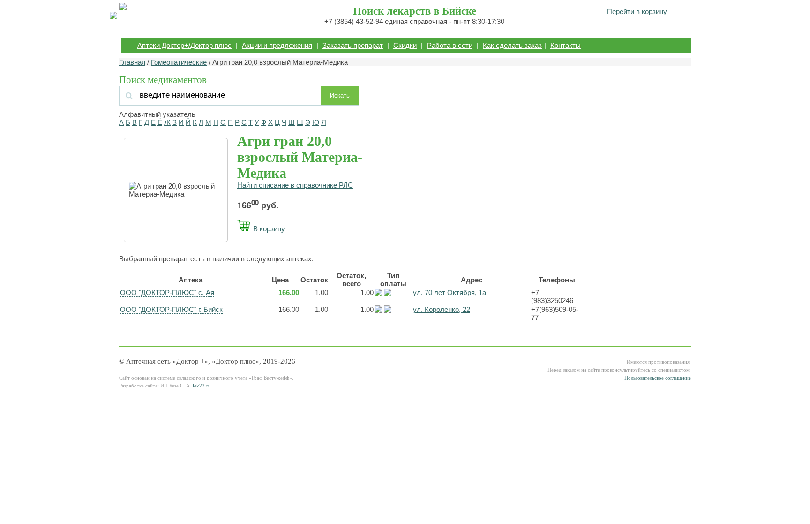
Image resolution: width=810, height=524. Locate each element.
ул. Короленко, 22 (441, 309)
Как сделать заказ (512, 45)
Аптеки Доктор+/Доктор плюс (184, 45)
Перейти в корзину (637, 11)
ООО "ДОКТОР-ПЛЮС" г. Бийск (171, 309)
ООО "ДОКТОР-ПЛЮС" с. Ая (167, 292)
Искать (340, 95)
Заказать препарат (352, 45)
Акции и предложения (277, 45)
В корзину (268, 229)
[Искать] (221, 95)
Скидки (405, 45)
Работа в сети (449, 45)
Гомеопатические (179, 62)
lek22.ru (202, 385)
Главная (132, 62)
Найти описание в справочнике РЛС (295, 185)
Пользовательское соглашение (657, 377)
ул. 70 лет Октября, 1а (449, 292)
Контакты (565, 45)
